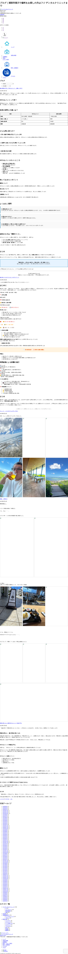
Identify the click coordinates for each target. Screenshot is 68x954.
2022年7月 (5, 855)
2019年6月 (5, 881)
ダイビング (8, 922)
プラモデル (8, 926)
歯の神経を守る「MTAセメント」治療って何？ (11, 88)
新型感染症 (8, 911)
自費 (6, 912)
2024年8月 (5, 831)
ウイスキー (8, 920)
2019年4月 (5, 884)
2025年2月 (5, 823)
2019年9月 (5, 880)
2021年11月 (5, 860)
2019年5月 (5, 882)
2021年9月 (5, 863)
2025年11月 (5, 812)
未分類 (4, 913)
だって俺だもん (9, 923)
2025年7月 (5, 816)
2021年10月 (5, 862)
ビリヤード (8, 924)
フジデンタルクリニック (8, 907)
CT (6, 908)
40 (11, 799)
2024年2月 (5, 838)
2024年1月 (5, 839)
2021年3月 (5, 868)
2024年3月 (5, 837)
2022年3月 (5, 857)
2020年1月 (5, 874)
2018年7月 (5, 895)
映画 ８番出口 (3, 498)
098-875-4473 (3, 935)
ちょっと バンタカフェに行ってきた (9, 411)
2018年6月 (5, 896)
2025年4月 (5, 820)
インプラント (8, 909)
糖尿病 (6, 930)
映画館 (6, 929)
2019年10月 (5, 878)
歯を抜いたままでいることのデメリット (9, 277)
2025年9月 (5, 814)
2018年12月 (5, 888)
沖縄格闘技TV (6, 915)
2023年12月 (5, 841)
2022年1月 (5, 859)
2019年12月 (5, 875)
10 (8, 799)
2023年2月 (5, 848)
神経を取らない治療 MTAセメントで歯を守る (11, 723)
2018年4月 (5, 899)
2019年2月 (5, 885)
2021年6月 (5, 866)
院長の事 (5, 919)
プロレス (7, 917)
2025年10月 (5, 813)
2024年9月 (5, 830)
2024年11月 (5, 827)
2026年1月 (5, 809)
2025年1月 (5, 824)
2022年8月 (5, 853)
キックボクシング (9, 916)
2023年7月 (5, 843)
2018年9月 (5, 892)
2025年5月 (5, 819)
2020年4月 (5, 873)
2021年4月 (5, 867)
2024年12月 (5, 825)
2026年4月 (5, 806)
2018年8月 (5, 893)
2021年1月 (5, 871)
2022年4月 (5, 856)
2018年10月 (5, 891)
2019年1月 (5, 887)
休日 (6, 927)
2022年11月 (5, 850)
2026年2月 (5, 807)
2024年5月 (5, 835)
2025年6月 (5, 817)
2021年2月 (5, 870)
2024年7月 (5, 832)
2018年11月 (5, 889)
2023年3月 (5, 846)
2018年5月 (5, 898)
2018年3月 (5, 900)
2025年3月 (5, 821)
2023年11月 (5, 842)
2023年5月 (5, 845)
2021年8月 (5, 864)
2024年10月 (5, 828)
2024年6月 (5, 834)
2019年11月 (5, 877)
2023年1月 (5, 849)
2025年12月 (5, 810)
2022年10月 (5, 852)
